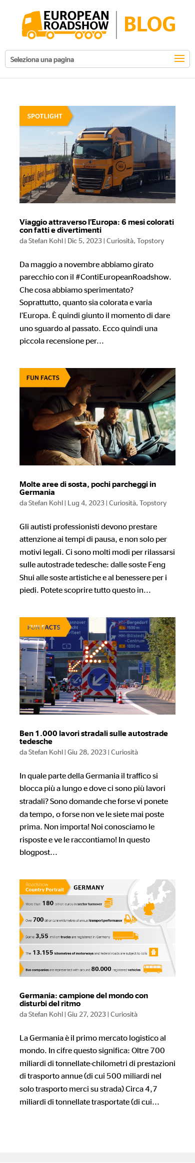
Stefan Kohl (45, 240)
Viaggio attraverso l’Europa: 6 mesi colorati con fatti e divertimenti (97, 226)
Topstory (150, 240)
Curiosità (120, 240)
